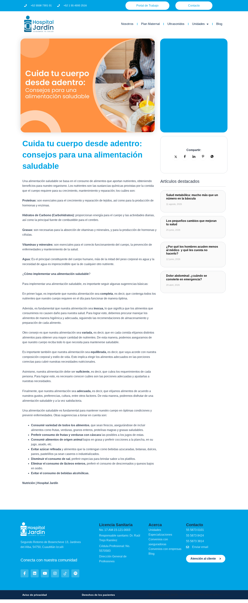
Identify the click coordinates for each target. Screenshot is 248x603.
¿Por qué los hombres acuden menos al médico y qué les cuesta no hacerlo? (192, 250)
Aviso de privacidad (34, 594)
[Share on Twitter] (175, 156)
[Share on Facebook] (184, 156)
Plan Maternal (150, 24)
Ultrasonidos (175, 24)
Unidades (198, 24)
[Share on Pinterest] (203, 156)
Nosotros (127, 24)
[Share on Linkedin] (194, 156)
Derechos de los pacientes (98, 594)
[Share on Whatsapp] (212, 156)
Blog (219, 24)
